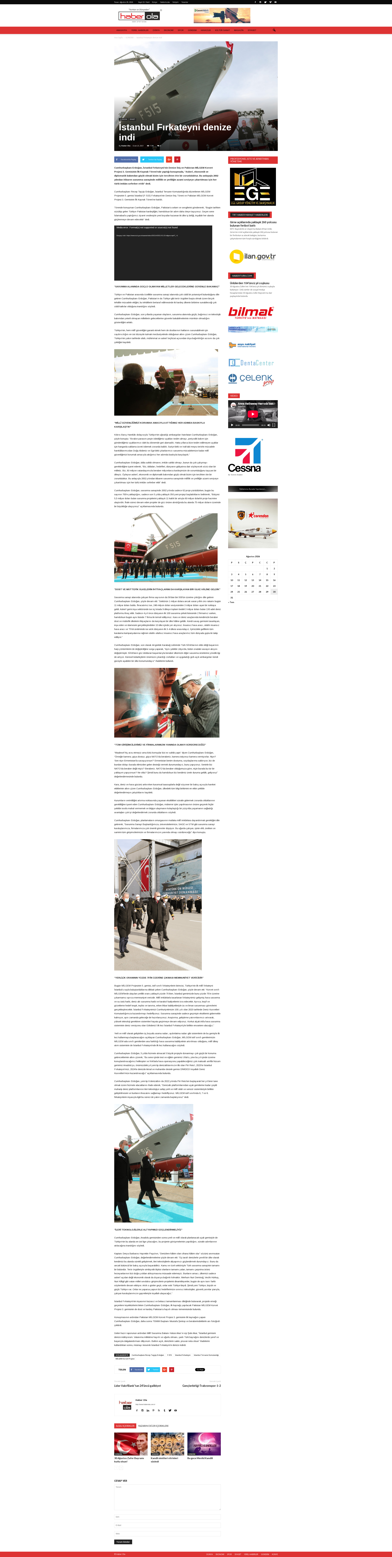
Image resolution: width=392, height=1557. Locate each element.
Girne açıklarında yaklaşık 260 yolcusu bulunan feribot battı (253, 224)
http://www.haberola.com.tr (145, 1404)
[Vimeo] (270, 2)
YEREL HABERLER (140, 30)
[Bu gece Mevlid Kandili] (204, 1444)
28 (260, 591)
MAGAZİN (238, 30)
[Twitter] (265, 2)
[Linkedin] (149, 1411)
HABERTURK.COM (242, 275)
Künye (154, 2)
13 (252, 580)
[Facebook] (255, 2)
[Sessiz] (268, 425)
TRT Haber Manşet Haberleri (250, 214)
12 (245, 580)
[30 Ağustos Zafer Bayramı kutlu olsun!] (131, 1444)
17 (231, 586)
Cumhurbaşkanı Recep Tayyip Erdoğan (148, 1355)
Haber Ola (125, 146)
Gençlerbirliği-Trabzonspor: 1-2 (201, 1385)
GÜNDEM (192, 30)
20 (252, 586)
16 (274, 580)
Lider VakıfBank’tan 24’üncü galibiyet (137, 1385)
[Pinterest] (154, 1411)
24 (231, 591)
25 (238, 591)
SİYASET (252, 30)
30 (274, 591)
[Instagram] (260, 2)
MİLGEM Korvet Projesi (125, 1359)
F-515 (169, 1355)
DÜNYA (156, 30)
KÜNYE (275, 1554)
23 (274, 586)
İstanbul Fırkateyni (182, 1355)
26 (245, 591)
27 (252, 591)
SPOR (181, 30)
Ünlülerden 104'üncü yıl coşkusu (249, 283)
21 (260, 586)
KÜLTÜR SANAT (222, 30)
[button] (274, 30)
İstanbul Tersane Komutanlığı (206, 1355)
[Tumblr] (165, 1411)
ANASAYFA (121, 30)
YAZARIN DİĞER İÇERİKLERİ (153, 1425)
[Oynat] (232, 425)
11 (238, 580)
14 (260, 580)
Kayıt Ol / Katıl (144, 2)
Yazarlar (184, 2)
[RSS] (160, 1411)
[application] (163, 253)
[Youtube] (275, 2)
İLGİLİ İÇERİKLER (125, 1425)
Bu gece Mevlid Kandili (200, 1458)
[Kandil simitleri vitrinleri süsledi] (167, 1444)
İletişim (176, 2)
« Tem (231, 602)
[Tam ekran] (273, 425)
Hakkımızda (165, 2)
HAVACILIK (206, 30)
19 (245, 586)
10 (231, 580)
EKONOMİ (168, 30)
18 (238, 586)
